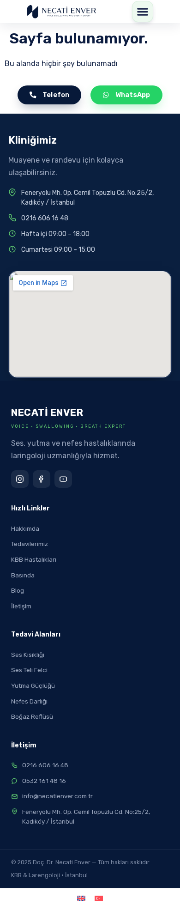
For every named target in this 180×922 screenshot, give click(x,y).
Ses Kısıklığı (27, 654)
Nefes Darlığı (29, 701)
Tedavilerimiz (29, 543)
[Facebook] (41, 479)
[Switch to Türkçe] (99, 898)
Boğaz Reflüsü (32, 716)
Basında (23, 575)
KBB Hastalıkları (33, 559)
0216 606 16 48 (44, 218)
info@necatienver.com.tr (57, 796)
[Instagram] (20, 479)
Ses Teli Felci (29, 669)
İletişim (21, 606)
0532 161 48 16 (44, 780)
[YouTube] (63, 479)
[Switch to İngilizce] (81, 898)
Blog (17, 590)
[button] (142, 11)
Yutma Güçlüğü (33, 685)
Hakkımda (25, 528)
